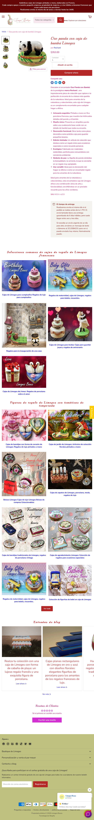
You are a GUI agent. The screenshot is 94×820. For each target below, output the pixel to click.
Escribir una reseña (47, 720)
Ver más (45, 694)
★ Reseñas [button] (92, 412)
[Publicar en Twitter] (55, 82)
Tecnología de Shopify (47, 816)
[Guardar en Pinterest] (63, 82)
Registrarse (40, 784)
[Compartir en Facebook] (52, 82)
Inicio (4, 32)
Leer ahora (20, 683)
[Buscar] (60, 20)
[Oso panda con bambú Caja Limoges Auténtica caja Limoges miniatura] (5, 40)
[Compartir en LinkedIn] (59, 82)
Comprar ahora (71, 72)
